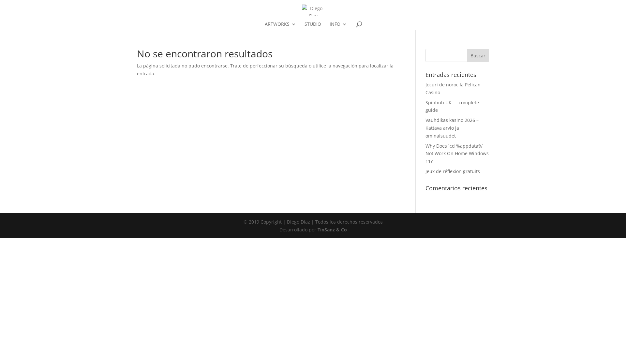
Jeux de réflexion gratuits (452, 171)
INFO (335, 24)
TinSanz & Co (332, 230)
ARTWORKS (277, 24)
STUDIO (313, 24)
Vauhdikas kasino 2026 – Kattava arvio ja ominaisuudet (452, 128)
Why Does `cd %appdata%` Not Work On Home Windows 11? (457, 154)
